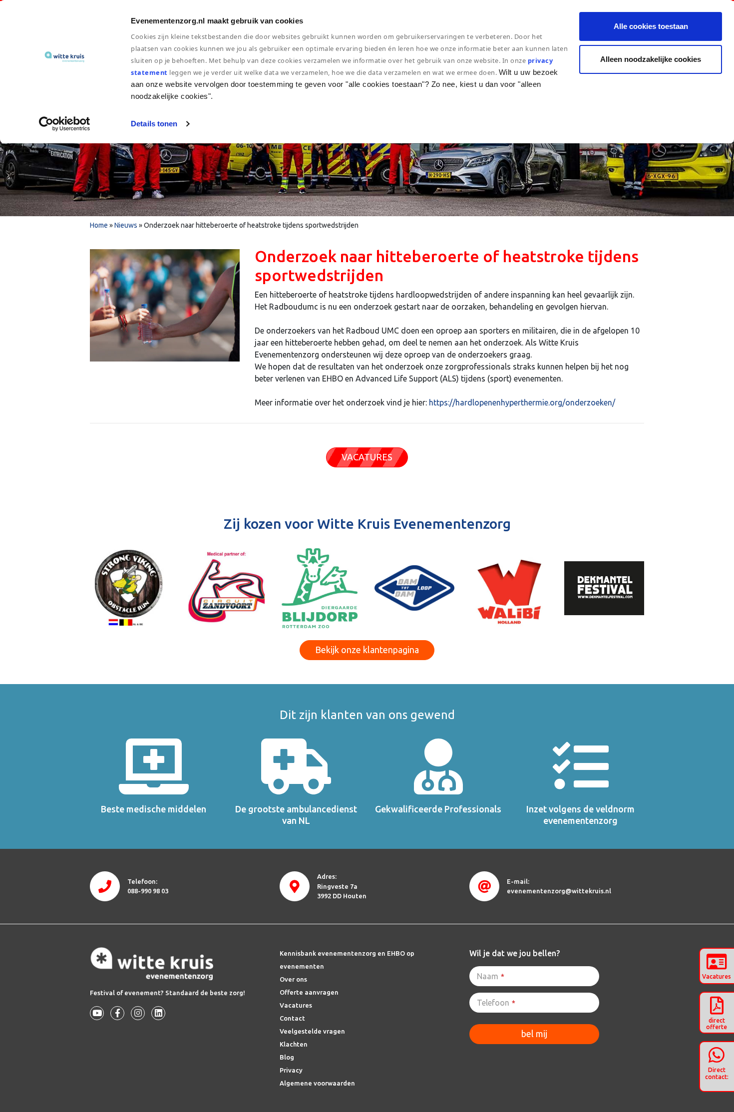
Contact (292, 1018)
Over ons (293, 979)
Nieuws (125, 225)
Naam (490, 976)
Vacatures (296, 1005)
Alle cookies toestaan (651, 26)
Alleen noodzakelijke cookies (650, 59)
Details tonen (154, 123)
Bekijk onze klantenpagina (367, 650)
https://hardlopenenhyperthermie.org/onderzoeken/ (522, 402)
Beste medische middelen (153, 809)
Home (99, 225)
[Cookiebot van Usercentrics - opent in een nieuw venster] (64, 123)
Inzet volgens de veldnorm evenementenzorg (580, 814)
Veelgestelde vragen (312, 1031)
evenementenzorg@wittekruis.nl (559, 890)
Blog (287, 1057)
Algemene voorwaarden (317, 1083)
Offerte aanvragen (309, 992)
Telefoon (496, 1002)
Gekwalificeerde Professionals (438, 809)
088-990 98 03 (147, 890)
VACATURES (367, 457)
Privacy (291, 1070)
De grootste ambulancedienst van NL (296, 814)
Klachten (294, 1044)
